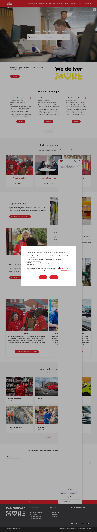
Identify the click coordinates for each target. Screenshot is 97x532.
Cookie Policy (63, 268)
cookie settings (64, 270)
